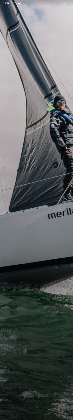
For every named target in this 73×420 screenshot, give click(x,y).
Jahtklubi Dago (12, 3)
